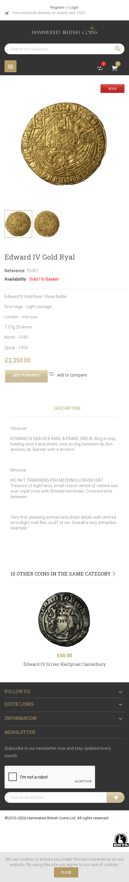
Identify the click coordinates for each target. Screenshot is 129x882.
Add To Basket (26, 375)
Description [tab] (67, 408)
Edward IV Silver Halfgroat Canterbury (64, 664)
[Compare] (116, 610)
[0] (100, 69)
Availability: (15, 279)
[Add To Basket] (116, 597)
